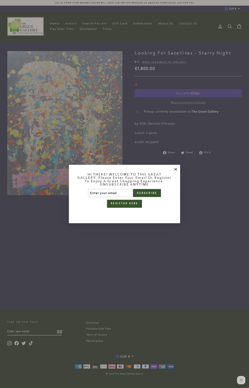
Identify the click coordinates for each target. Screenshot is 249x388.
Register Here (124, 203)
